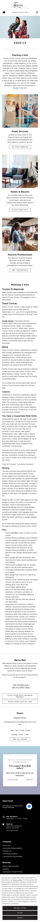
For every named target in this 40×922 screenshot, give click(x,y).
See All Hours (20, 739)
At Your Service (20, 147)
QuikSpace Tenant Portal (12, 872)
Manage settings (20, 908)
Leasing (6, 869)
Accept (20, 913)
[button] (3, 12)
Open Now (15, 12)
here (26, 297)
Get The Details (20, 270)
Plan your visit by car (20, 702)
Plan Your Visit (20, 210)
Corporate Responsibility (12, 848)
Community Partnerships (12, 856)
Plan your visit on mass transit (20, 696)
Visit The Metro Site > (21, 685)
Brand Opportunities (11, 866)
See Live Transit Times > (21, 687)
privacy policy (17, 880)
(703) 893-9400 (12, 830)
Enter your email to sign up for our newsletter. (20, 774)
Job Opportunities (10, 854)
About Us (6, 845)
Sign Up (29, 779)
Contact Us (7, 851)
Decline (20, 918)
